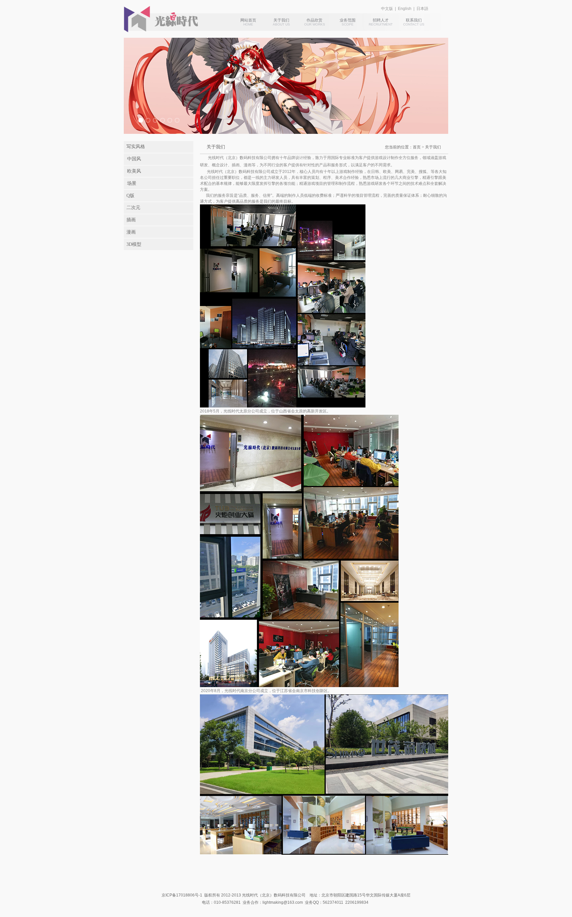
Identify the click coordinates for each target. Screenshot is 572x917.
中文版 (387, 8)
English (404, 8)
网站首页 (248, 20)
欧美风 (134, 171)
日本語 (422, 8)
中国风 (134, 158)
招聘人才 (381, 20)
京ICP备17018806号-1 (182, 895)
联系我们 (414, 20)
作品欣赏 (314, 20)
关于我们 (281, 20)
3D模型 (133, 244)
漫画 (131, 232)
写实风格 (135, 146)
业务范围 (348, 20)
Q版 (130, 195)
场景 (131, 183)
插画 (131, 219)
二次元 (133, 207)
